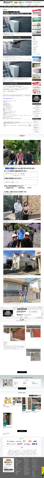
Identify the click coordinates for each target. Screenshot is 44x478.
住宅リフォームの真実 (26, 466)
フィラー (15, 449)
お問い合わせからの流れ (26, 461)
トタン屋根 (35, 451)
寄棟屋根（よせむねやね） (12, 454)
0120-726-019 (9, 104)
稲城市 (6, 11)
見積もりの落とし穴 (26, 471)
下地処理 (16, 11)
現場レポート (31, 395)
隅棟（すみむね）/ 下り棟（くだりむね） (30, 454)
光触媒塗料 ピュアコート (35, 466)
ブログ (40, 395)
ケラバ (8, 454)
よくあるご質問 (34, 475)
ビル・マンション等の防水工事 (36, 54)
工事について (25, 458)
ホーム (6, 4)
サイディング (24, 449)
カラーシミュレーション (26, 462)
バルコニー (20, 450)
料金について (16, 469)
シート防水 (34, 450)
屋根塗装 (9, 6)
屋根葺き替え (34, 47)
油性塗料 (35, 449)
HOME (15, 458)
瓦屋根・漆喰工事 (25, 6)
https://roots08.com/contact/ (9, 117)
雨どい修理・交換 (19, 6)
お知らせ (36, 395)
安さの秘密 (17, 470)
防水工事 (14, 6)
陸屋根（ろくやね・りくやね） (18, 451)
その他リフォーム (35, 52)
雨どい (18, 453)
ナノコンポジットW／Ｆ (35, 462)
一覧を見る (37, 131)
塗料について (33, 458)
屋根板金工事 (34, 49)
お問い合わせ (33, 474)
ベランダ (23, 450)
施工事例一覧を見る (22, 372)
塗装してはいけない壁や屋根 (27, 469)
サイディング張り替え (18, 466)
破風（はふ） (31, 453)
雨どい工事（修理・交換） (18, 461)
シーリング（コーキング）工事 (15, 450)
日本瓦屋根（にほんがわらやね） (29, 451)
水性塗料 (10, 450)
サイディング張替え (37, 6)
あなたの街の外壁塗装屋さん (6, 433)
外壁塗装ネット (5, 434)
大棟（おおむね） (23, 454)
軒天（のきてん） (27, 453)
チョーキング (12, 449)
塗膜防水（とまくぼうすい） (11, 451)
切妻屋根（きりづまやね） (18, 454)
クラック (9, 449)
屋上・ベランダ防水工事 (18, 462)
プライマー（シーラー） (19, 449)
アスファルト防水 (26, 450)
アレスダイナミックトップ (35, 469)
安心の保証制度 (25, 465)
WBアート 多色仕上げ (35, 461)
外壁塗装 (5, 6)
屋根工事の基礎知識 (26, 474)
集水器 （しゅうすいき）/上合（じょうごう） (11, 453)
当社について (22, 388)
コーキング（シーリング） (11, 11)
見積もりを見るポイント (26, 470)
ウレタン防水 (30, 450)
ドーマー (36, 454)
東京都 (4, 11)
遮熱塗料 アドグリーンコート (35, 465)
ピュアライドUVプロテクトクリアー (36, 467)
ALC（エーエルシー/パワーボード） (30, 449)
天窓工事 (16, 467)
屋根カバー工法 (31, 6)
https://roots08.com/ (5, 102)
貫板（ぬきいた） (35, 453)
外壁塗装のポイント (26, 467)
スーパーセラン (34, 470)
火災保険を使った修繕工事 (18, 471)
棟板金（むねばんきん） (22, 453)
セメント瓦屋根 (23, 451)
